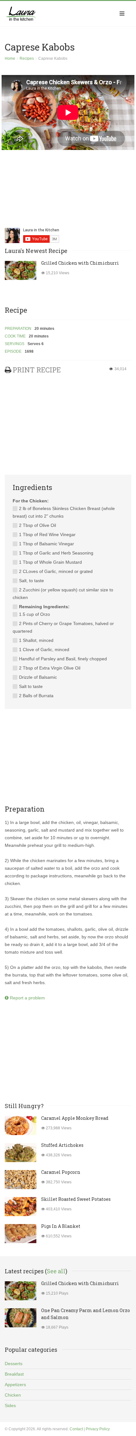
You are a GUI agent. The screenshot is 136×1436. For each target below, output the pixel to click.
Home (10, 58)
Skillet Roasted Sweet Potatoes (76, 1199)
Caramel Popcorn (60, 1172)
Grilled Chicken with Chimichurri (80, 263)
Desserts (13, 1363)
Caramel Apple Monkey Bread (74, 1118)
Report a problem (27, 997)
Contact (76, 1429)
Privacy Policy (98, 1429)
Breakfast (14, 1374)
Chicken (13, 1395)
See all (56, 1271)
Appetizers (15, 1384)
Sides (10, 1405)
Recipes (27, 58)
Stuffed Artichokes (62, 1145)
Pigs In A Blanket (60, 1226)
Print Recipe (37, 369)
